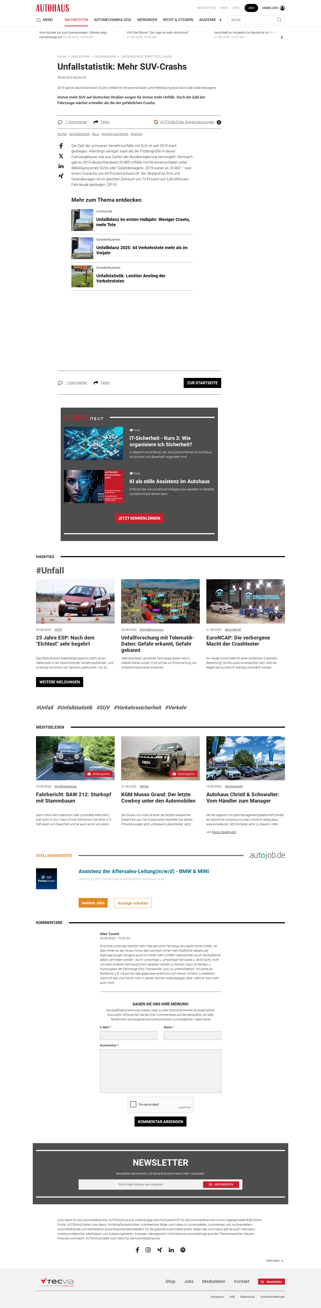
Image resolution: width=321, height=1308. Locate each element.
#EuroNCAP (233, 629)
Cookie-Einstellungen (272, 1296)
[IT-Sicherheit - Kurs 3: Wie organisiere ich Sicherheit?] (93, 443)
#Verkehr (175, 708)
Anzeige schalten (133, 903)
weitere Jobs (93, 903)
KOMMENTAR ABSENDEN (160, 1121)
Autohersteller (105, 56)
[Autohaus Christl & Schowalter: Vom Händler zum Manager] (245, 758)
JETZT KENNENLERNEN (139, 518)
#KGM (144, 786)
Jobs (236, 8)
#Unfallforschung (152, 629)
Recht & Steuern (178, 20)
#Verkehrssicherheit (137, 708)
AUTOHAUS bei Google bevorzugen (187, 122)
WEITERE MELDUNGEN (60, 682)
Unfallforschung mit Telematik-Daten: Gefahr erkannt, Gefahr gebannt (157, 644)
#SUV (103, 708)
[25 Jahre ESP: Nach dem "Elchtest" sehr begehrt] (75, 601)
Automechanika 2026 (112, 20)
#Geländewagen (66, 786)
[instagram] (148, 1249)
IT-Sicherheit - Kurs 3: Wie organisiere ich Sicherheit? (160, 441)
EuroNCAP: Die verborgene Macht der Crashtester (238, 641)
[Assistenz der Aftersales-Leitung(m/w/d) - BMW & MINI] (46, 878)
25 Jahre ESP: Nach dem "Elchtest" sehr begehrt (65, 641)
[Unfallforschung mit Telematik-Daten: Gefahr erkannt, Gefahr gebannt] (160, 601)
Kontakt (241, 1281)
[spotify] (182, 1249)
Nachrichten (76, 20)
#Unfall (50, 570)
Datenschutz (247, 1296)
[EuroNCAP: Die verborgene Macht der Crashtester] (245, 601)
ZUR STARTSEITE (202, 383)
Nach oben (273, 1260)
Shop (224, 8)
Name (168, 1027)
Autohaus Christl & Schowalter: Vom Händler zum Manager (243, 797)
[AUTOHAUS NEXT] (83, 417)
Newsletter (206, 8)
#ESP (58, 629)
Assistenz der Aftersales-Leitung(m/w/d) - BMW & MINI (144, 871)
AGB (232, 1296)
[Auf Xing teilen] (61, 175)
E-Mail (104, 1027)
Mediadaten (213, 1281)
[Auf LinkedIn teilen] (61, 165)
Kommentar (108, 1045)
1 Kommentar (76, 122)
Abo (251, 8)
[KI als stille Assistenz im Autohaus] (93, 486)
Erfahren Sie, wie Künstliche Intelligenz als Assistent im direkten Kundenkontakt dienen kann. (171, 492)
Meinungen (147, 20)
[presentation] (281, 37)
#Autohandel (234, 786)
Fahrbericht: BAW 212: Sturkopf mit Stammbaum (73, 797)
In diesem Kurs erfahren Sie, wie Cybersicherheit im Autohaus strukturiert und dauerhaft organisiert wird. (170, 454)
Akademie (207, 20)
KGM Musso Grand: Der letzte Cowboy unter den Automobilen (158, 797)
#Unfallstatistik (74, 708)
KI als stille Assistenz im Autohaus (169, 481)
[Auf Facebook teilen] (61, 145)
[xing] (159, 1249)
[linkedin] (171, 1249)
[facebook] (137, 1249)
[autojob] (267, 855)
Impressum (217, 1296)
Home (62, 56)
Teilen (105, 122)
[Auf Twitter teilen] (61, 156)
